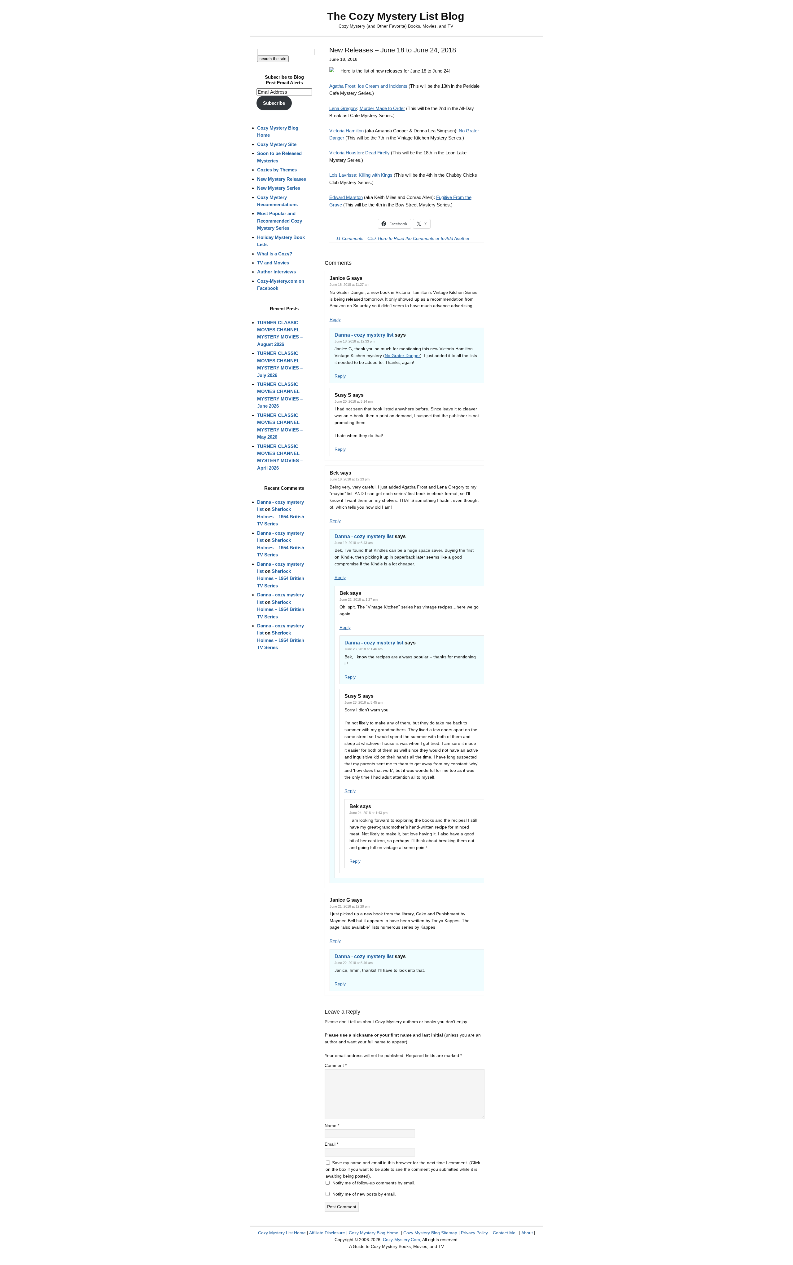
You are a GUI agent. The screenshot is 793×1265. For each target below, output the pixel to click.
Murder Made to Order (382, 108)
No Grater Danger (402, 355)
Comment (336, 1065)
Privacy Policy (474, 1232)
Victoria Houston (346, 152)
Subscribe (274, 103)
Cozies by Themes (277, 169)
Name (332, 1125)
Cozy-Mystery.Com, (402, 1239)
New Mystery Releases (281, 179)
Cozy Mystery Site (276, 144)
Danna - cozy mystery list (364, 335)
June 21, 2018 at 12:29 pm (350, 906)
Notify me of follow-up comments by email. (373, 1182)
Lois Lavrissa (342, 175)
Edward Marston (346, 197)
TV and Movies (273, 262)
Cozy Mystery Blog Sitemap (430, 1232)
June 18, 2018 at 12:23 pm (350, 479)
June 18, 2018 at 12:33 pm (355, 341)
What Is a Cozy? (274, 253)
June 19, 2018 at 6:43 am (354, 543)
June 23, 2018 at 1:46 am (363, 649)
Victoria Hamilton (346, 130)
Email (331, 1144)
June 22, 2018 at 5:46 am (354, 963)
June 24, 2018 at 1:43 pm (368, 813)
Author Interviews (276, 271)
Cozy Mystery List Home (282, 1232)
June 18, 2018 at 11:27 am (349, 284)
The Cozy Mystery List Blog (395, 16)
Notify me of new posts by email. (364, 1194)
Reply (335, 319)
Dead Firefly (377, 152)
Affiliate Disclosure (327, 1232)
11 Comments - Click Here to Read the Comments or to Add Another (403, 238)
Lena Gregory (343, 108)
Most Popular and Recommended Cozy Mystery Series (279, 221)
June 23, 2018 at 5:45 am (363, 702)
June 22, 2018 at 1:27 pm (359, 599)
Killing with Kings (375, 175)
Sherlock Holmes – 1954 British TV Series (280, 516)
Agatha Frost (342, 86)
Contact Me (504, 1232)
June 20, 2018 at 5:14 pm (354, 401)
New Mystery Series (278, 188)
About (527, 1232)
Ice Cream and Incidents (382, 86)
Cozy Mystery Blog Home (373, 1232)
